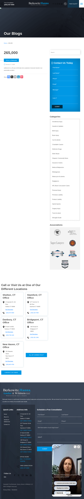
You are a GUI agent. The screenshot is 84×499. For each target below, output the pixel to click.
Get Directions (9, 309)
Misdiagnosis (56, 172)
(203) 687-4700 (10, 364)
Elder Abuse (55, 153)
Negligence (55, 181)
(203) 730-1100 (10, 335)
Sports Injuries (56, 204)
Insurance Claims (57, 163)
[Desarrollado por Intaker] (70, 495)
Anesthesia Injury (57, 121)
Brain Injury (55, 135)
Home (5, 43)
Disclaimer (14, 489)
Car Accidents (56, 140)
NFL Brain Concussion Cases (61, 185)
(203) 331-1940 (34, 337)
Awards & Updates (57, 126)
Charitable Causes (57, 144)
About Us (6, 417)
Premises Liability (57, 195)
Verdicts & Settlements (7, 420)
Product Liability (57, 199)
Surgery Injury (56, 208)
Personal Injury (56, 190)
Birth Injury (55, 130)
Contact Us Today (11, 372)
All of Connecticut (36, 355)
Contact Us (7, 424)
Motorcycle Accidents (58, 176)
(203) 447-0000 (9, 4)
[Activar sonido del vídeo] (55, 447)
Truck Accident (56, 213)
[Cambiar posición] (75, 447)
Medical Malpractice (58, 167)
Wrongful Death (56, 217)
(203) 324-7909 (34, 312)
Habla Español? (73, 3)
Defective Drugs (57, 149)
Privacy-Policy (6, 489)
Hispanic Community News (60, 158)
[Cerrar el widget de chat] (78, 447)
